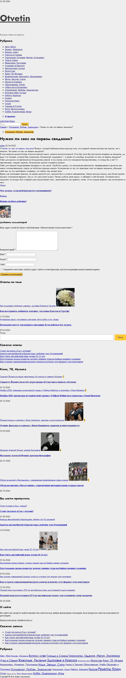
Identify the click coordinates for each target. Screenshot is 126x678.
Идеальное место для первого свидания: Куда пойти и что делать (29, 319)
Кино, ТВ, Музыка (13, 73)
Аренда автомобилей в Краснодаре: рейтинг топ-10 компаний (31, 353)
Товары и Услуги (13, 106)
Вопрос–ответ (11, 52)
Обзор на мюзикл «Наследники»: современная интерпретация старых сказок (34, 480)
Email (3, 259)
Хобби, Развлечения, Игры (18, 111)
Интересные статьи (15, 68)
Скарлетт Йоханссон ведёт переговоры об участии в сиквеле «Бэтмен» (31, 376)
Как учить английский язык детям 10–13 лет (22, 356)
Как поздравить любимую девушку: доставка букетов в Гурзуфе (27, 305)
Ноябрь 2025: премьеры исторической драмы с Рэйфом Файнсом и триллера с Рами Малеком (42, 390)
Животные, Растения (15, 63)
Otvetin (15, 18)
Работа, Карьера (13, 95)
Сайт (2, 264)
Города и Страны (13, 54)
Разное (8, 98)
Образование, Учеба (15, 84)
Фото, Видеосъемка (14, 109)
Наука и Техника (13, 82)
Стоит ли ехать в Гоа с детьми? (15, 351)
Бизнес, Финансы (13, 49)
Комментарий (8, 249)
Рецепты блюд (12, 100)
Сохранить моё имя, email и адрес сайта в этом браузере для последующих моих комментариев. (51, 269)
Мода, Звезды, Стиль (15, 79)
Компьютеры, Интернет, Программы (23, 76)
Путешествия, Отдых (15, 92)
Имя (3, 254)
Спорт (8, 103)
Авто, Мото (10, 46)
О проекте (10, 116)
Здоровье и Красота (15, 65)
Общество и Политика (16, 87)
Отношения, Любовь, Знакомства (21, 90)
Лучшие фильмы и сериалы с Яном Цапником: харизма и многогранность (32, 420)
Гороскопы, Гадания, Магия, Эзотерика (24, 57)
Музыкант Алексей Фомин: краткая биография (20, 450)
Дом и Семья (11, 60)
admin (2, 145)
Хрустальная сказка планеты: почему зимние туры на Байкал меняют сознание (40, 359)
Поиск (3, 333)
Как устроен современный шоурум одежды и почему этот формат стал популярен (41, 361)
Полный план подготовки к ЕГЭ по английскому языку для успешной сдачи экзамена (37, 590)
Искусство (10, 71)
